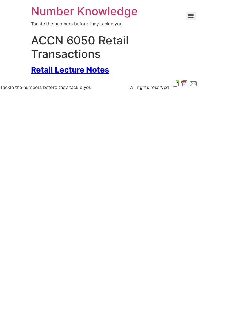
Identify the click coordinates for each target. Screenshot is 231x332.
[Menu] (191, 16)
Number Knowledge (84, 11)
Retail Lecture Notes (70, 70)
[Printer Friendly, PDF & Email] (184, 82)
